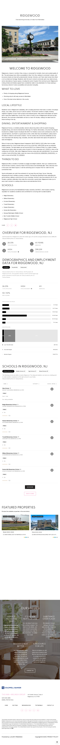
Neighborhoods (26, 705)
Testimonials (39, 705)
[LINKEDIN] (30, 710)
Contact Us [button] (30, 670)
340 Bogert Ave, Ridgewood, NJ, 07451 (11, 438)
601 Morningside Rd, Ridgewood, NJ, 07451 (12, 454)
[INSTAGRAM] (26, 710)
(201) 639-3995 (6, 698)
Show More (30, 487)
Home (6, 705)
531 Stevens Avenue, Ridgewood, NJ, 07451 (12, 422)
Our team (15, 705)
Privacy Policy (52, 737)
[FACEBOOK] (22, 710)
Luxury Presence (16, 737)
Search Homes (30, 493)
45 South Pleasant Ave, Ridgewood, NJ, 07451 (13, 471)
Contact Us (50, 705)
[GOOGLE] (37, 710)
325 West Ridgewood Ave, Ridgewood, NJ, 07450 (14, 406)
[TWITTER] (33, 710)
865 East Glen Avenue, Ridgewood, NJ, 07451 (13, 390)
